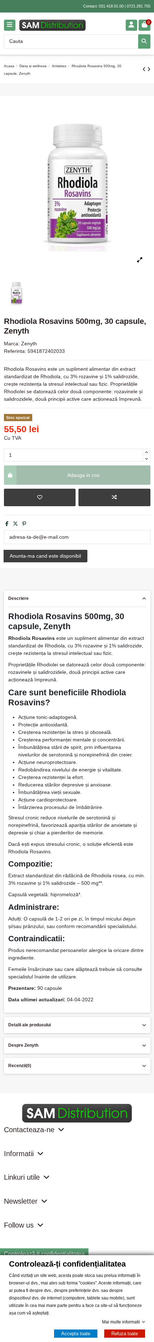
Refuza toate (124, 1333)
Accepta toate (75, 1333)
